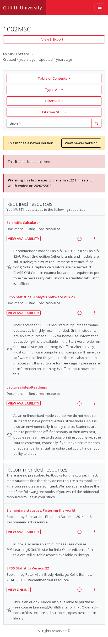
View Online (18, 589)
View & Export (52, 39)
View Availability (23, 238)
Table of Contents (52, 78)
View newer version (81, 143)
